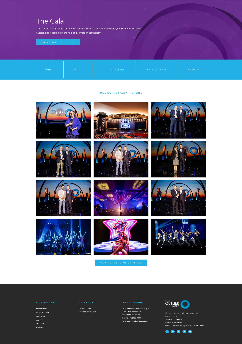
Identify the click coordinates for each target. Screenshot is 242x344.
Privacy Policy (171, 316)
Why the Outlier (42, 312)
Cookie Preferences (173, 322)
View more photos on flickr (121, 262)
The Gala (40, 323)
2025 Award (41, 316)
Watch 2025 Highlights (58, 42)
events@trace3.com (87, 311)
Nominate (40, 327)
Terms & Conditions (173, 319)
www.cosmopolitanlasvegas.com (136, 321)
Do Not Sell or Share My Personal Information (184, 325)
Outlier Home (41, 308)
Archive (39, 320)
